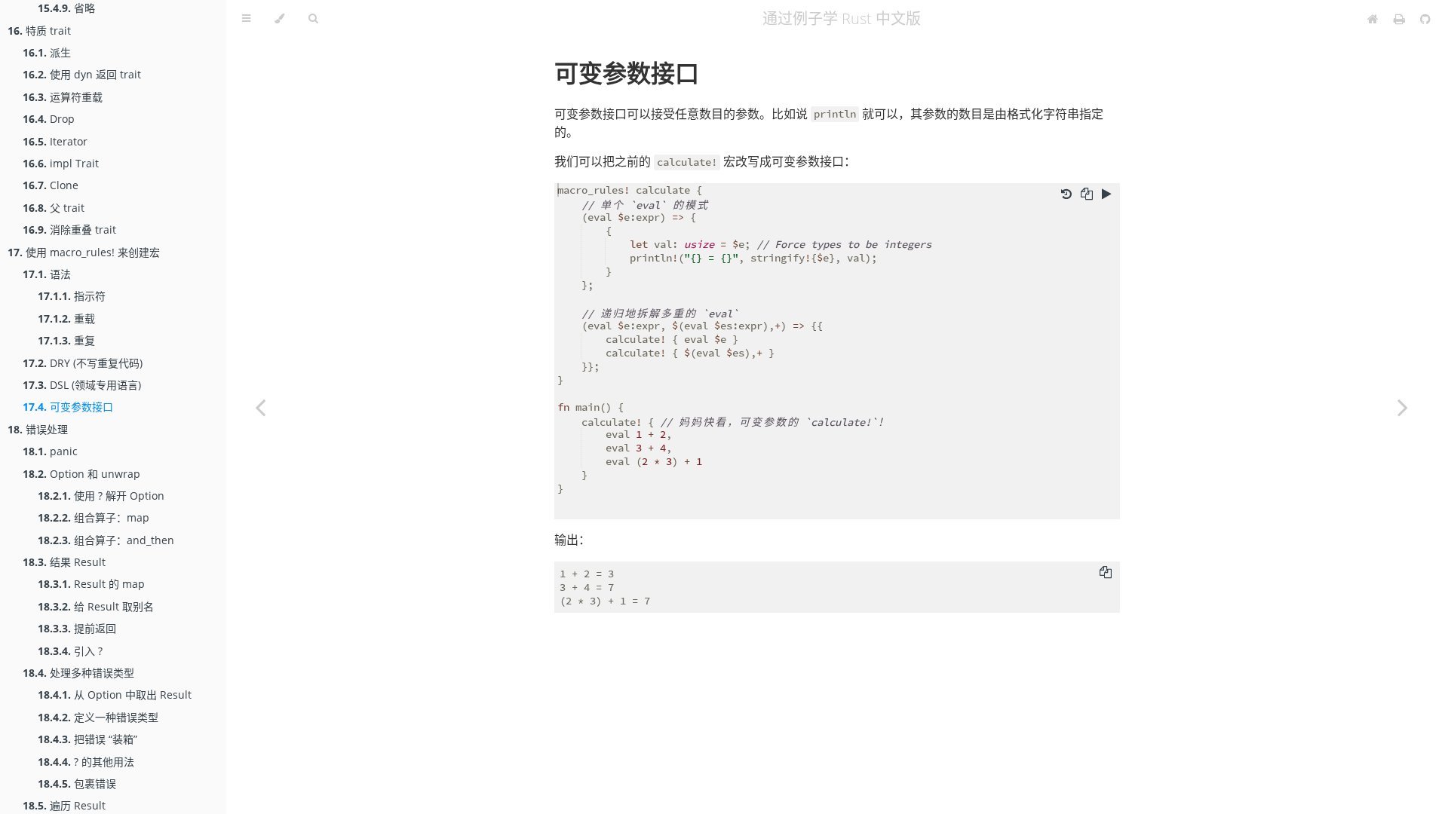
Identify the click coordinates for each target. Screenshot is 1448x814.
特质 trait (39, 30)
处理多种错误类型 (78, 673)
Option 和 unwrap (81, 474)
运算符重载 (63, 97)
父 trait (53, 207)
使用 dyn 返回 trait (82, 74)
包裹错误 (77, 783)
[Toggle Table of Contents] (246, 19)
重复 (66, 340)
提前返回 (77, 628)
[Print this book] (1401, 19)
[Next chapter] (1403, 407)
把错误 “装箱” (87, 739)
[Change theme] (279, 19)
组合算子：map (93, 517)
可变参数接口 (68, 406)
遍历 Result (64, 805)
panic (50, 451)
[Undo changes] (1066, 193)
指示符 (72, 296)
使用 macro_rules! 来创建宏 (84, 252)
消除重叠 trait (69, 229)
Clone (50, 185)
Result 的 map (91, 584)
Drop (49, 119)
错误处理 (38, 429)
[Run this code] (1106, 193)
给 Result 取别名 (96, 606)
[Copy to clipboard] (1086, 193)
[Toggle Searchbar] (313, 19)
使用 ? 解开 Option (101, 495)
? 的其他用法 (86, 761)
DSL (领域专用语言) (82, 385)
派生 (47, 52)
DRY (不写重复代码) (83, 363)
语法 (47, 274)
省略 (66, 8)
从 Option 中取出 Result (115, 694)
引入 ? (70, 651)
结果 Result (64, 562)
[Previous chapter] (260, 407)
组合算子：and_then (106, 540)
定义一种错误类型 (98, 717)
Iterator (55, 141)
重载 (66, 318)
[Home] (1373, 19)
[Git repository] (1425, 19)
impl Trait (61, 163)
